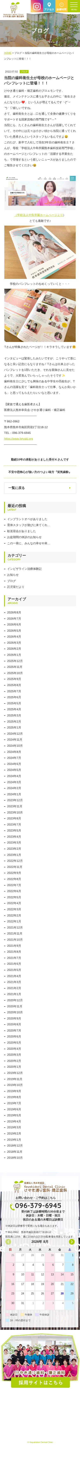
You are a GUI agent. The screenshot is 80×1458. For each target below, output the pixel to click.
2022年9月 (14, 872)
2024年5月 (14, 769)
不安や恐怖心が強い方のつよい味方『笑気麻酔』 (40, 472)
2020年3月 (14, 1054)
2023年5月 (14, 830)
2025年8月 (14, 685)
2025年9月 (14, 679)
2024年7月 (14, 757)
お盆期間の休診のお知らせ (24, 537)
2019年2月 (14, 1133)
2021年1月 (14, 994)
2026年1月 (14, 654)
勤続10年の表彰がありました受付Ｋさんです (40, 459)
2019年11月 (14, 1079)
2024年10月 (15, 745)
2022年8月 (14, 879)
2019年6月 (14, 1109)
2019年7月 (14, 1103)
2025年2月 (14, 721)
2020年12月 (15, 1000)
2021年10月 (15, 939)
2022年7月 (14, 885)
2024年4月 (14, 776)
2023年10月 (15, 812)
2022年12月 (15, 860)
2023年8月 (14, 818)
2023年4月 (14, 836)
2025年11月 (14, 666)
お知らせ (13, 574)
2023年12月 (15, 800)
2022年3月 (14, 909)
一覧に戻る (16, 488)
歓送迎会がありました (21, 531)
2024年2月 (14, 788)
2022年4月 (14, 903)
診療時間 (61, 9)
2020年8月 (14, 1024)
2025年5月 (14, 703)
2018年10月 (15, 1157)
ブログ (11, 581)
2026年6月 (14, 624)
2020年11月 (14, 1006)
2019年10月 (15, 1085)
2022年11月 (14, 867)
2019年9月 (14, 1091)
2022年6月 (14, 891)
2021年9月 (14, 945)
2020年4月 (14, 1048)
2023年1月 (14, 854)
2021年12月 (15, 927)
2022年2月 (14, 915)
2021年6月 (14, 963)
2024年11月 (14, 739)
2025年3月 (14, 715)
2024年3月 (14, 782)
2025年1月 (14, 727)
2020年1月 (14, 1066)
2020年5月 (14, 1042)
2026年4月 (14, 636)
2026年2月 (14, 648)
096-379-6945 (38, 1205)
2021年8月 (14, 951)
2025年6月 (14, 697)
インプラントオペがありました (27, 519)
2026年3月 (14, 642)
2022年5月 (14, 897)
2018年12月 (15, 1145)
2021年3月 (14, 982)
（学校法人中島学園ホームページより (38, 215)
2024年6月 (14, 764)
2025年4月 (14, 709)
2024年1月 (14, 794)
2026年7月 (14, 618)
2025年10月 (15, 673)
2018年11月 (14, 1151)
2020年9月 (14, 1018)
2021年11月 (14, 933)
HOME (7, 53)
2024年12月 (15, 733)
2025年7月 (14, 691)
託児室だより (15, 586)
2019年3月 (14, 1127)
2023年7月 (14, 824)
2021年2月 (14, 988)
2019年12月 (15, 1073)
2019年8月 (14, 1097)
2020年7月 (14, 1030)
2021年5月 (14, 970)
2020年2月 (14, 1060)
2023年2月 (14, 848)
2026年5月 (14, 630)
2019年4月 (14, 1121)
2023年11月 (14, 806)
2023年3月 (14, 842)
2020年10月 (15, 1012)
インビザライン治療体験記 (24, 568)
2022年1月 (14, 921)
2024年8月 (14, 751)
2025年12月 (15, 661)
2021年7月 (14, 957)
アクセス (49, 9)
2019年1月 (14, 1139)
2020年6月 (14, 1036)
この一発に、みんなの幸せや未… (28, 543)
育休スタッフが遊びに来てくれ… (28, 525)
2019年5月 (14, 1115)
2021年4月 (14, 976)
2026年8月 (14, 612)
